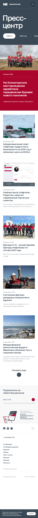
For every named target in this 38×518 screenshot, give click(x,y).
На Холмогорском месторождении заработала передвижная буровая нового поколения (17, 49)
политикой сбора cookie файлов (11, 515)
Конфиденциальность (9, 477)
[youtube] (12, 428)
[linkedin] (4, 428)
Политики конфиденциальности (26, 414)
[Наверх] (33, 428)
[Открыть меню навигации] (33, 4)
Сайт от (30, 477)
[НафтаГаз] (11, 4)
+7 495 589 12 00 (8, 437)
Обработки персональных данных (26, 417)
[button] (31, 513)
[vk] (8, 428)
